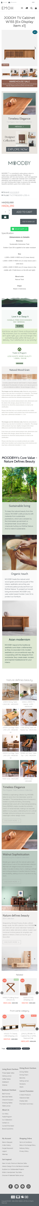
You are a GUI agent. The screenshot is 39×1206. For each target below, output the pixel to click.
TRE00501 (26, 1048)
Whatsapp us (21, 229)
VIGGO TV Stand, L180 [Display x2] (10, 1034)
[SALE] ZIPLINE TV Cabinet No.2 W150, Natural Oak (28, 1035)
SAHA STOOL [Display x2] (28, 998)
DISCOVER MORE (10, 821)
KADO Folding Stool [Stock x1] (10, 998)
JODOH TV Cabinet (13, 1048)
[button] (4, 48)
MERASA (18, 127)
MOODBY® (14, 192)
